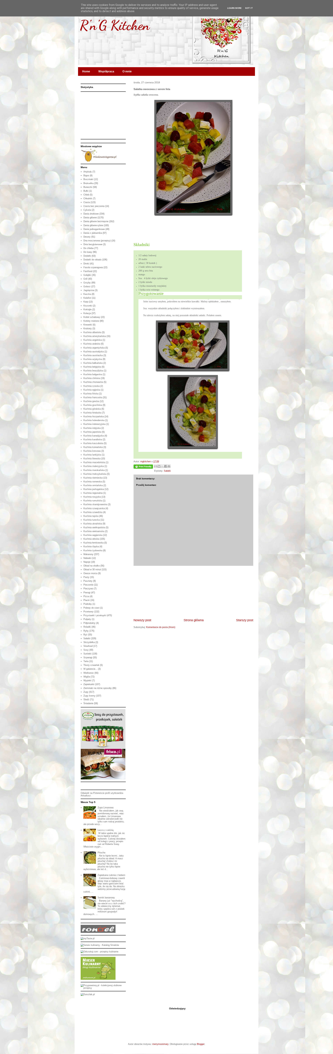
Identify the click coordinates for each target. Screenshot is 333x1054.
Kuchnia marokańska (94, 470)
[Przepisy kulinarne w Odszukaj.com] (99, 951)
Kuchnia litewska (91, 458)
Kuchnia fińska (90, 393)
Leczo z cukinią (105, 830)
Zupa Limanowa (105, 807)
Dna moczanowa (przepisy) (97, 240)
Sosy (86, 650)
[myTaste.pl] (88, 938)
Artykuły (87, 171)
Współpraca (106, 71)
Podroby (87, 604)
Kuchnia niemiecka (93, 477)
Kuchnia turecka (91, 520)
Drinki (86, 263)
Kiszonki (87, 305)
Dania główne (90, 217)
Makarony (88, 554)
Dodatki (87, 255)
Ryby (86, 630)
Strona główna (194, 620)
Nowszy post (142, 620)
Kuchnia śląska (91, 546)
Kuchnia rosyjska (92, 496)
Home (86, 71)
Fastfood (87, 271)
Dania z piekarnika (92, 233)
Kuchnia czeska (91, 386)
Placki (86, 600)
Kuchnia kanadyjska (93, 435)
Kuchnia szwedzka (92, 512)
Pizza (86, 596)
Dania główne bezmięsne (95, 221)
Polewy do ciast (91, 607)
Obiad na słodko (91, 565)
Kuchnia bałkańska (93, 363)
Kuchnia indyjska (92, 428)
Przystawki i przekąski (94, 615)
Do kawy (87, 252)
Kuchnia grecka (91, 401)
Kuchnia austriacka (93, 355)
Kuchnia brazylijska (93, 370)
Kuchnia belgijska (92, 366)
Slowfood (88, 646)
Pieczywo (88, 588)
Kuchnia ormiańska (93, 485)
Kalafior (87, 298)
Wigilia (86, 676)
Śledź (86, 699)
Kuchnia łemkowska (93, 542)
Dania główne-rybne (93, 225)
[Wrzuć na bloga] (159, 466)
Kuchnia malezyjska (93, 466)
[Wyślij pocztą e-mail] (155, 466)
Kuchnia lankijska (92, 454)
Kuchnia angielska (92, 340)
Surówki (87, 653)
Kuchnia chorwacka (93, 382)
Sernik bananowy (106, 897)
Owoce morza (90, 573)
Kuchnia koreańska (93, 447)
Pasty (86, 577)
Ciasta (86, 202)
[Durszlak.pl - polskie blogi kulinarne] (88, 994)
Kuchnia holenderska (93, 420)
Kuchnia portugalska (93, 489)
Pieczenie (88, 584)
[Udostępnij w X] (162, 466)
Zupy (85, 692)
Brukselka (88, 183)
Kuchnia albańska (92, 332)
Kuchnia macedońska (94, 462)
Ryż (85, 634)
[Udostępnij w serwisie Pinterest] (169, 466)
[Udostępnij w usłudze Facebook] (165, 466)
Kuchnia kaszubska (93, 443)
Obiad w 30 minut (92, 569)
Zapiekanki (88, 684)
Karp (85, 301)
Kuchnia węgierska (92, 535)
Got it (249, 8)
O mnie (127, 71)
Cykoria (87, 210)
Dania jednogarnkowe (94, 229)
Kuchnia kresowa (92, 451)
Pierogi (86, 592)
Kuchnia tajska (90, 516)
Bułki (85, 191)
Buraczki (87, 187)
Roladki (87, 627)
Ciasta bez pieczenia (93, 206)
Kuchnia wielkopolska (94, 527)
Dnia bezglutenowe (92, 244)
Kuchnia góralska (92, 409)
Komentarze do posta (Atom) (160, 627)
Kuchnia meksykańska (94, 474)
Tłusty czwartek (91, 665)
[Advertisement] (193, 592)
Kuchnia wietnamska (93, 531)
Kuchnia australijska (93, 351)
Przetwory (88, 611)
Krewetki (87, 324)
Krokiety (87, 328)
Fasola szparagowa (93, 267)
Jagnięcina (88, 290)
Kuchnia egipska (91, 389)
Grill (85, 279)
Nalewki (87, 558)
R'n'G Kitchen (115, 25)
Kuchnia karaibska (92, 439)
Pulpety (87, 619)
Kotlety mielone (91, 321)
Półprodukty (89, 623)
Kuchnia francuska (92, 397)
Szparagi (87, 657)
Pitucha (101, 852)
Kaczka (87, 294)
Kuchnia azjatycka (92, 359)
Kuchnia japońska (92, 432)
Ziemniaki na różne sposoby (97, 688)
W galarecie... (90, 669)
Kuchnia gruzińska (92, 405)
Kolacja (87, 313)
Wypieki (87, 680)
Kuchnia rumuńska (92, 500)
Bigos (86, 175)
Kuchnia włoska (91, 539)
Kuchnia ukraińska (92, 523)
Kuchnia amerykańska (94, 336)
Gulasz (87, 286)
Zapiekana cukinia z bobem (111, 875)
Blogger (200, 1044)
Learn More (234, 8)
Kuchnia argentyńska (94, 347)
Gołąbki (87, 275)
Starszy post (244, 620)
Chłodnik (87, 198)
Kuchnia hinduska (92, 412)
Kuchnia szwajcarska (94, 508)
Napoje (86, 562)
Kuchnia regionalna (93, 493)
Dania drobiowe (91, 213)
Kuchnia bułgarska (92, 374)
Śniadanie (88, 703)
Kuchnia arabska (91, 343)
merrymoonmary (160, 1044)
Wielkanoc (88, 673)
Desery (87, 236)
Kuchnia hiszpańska (93, 416)
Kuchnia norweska (92, 481)
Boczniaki (88, 179)
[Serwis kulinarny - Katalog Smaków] (100, 945)
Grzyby (87, 282)
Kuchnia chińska (91, 378)
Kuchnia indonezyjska (94, 424)
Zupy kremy (89, 695)
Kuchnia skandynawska (95, 504)
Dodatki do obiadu (92, 259)
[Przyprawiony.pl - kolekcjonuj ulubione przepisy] (103, 988)
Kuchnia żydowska (92, 550)
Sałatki (167, 471)
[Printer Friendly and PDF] (143, 467)
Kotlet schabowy (91, 317)
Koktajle (87, 309)
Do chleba (88, 248)
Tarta (85, 661)
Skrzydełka (89, 642)
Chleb (86, 194)
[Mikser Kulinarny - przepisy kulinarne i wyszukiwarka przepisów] (98, 979)
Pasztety (87, 581)
